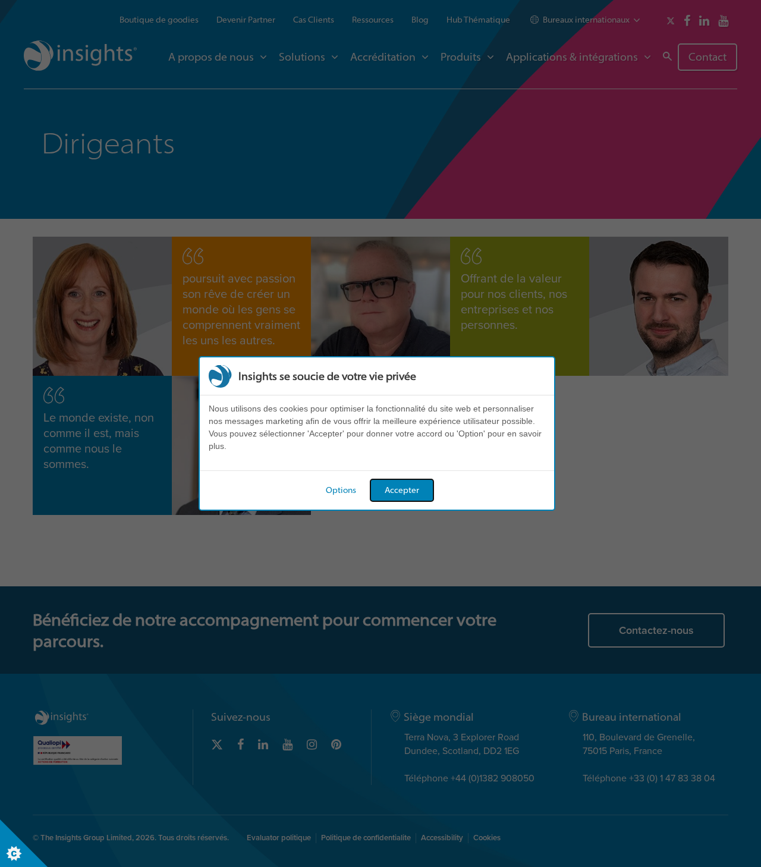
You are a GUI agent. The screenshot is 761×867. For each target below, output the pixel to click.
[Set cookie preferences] (24, 843)
